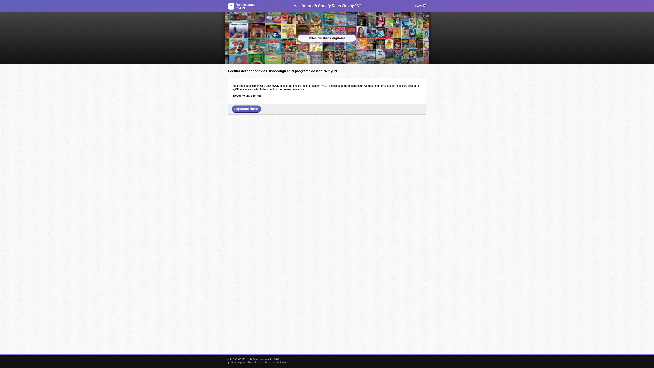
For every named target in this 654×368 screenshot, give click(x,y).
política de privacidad (240, 362)
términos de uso (263, 362)
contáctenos (281, 362)
